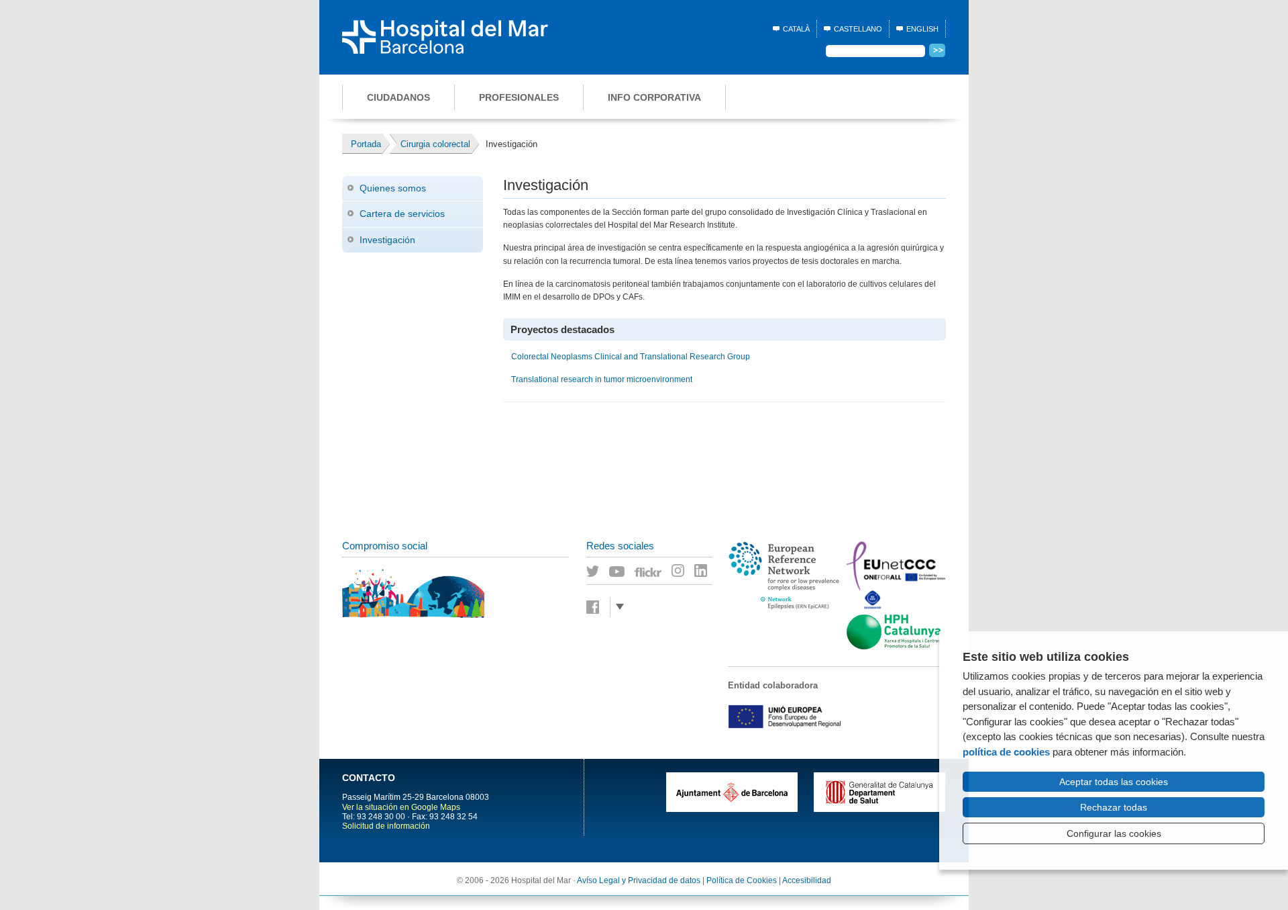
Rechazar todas (1113, 807)
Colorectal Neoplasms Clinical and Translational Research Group (630, 356)
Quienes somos (393, 188)
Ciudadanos (398, 97)
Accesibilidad (806, 880)
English (922, 29)
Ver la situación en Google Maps (401, 807)
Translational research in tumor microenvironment (601, 379)
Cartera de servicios (402, 213)
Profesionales (519, 97)
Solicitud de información (386, 826)
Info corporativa (654, 97)
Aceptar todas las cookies (1113, 781)
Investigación (387, 239)
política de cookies (1006, 752)
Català (796, 29)
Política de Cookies (741, 880)
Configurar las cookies (1114, 833)
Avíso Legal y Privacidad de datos (638, 880)
